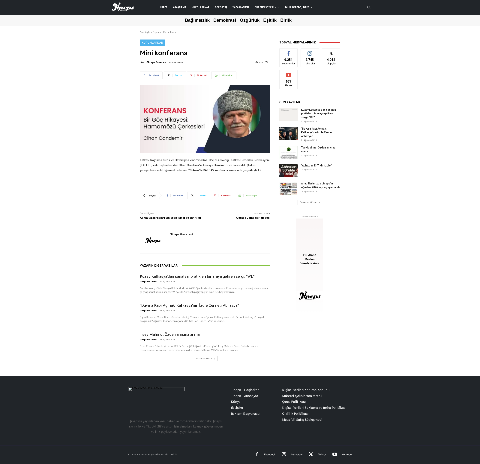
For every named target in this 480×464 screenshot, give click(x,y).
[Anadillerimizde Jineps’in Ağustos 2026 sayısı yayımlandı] (288, 188)
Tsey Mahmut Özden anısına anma (170, 334)
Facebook (270, 454)
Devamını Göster (204, 358)
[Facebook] (257, 455)
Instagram (296, 454)
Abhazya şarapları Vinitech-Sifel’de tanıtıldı (170, 217)
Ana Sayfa (145, 32)
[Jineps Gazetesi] (143, 62)
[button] (368, 7)
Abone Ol (288, 73)
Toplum (157, 32)
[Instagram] (284, 455)
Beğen (288, 51)
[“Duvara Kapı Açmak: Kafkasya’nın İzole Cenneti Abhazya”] (288, 133)
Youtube (347, 454)
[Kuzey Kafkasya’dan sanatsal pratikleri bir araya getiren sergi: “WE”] (288, 114)
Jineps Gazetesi (156, 62)
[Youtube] (335, 455)
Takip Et (310, 51)
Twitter (322, 454)
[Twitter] (311, 455)
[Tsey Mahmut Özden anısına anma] (288, 152)
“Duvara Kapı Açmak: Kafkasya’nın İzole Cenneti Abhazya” (189, 305)
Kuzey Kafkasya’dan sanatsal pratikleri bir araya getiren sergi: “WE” (197, 276)
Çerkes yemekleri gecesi (253, 217)
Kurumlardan (170, 32)
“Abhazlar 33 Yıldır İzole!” (316, 165)
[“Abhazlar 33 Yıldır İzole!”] (288, 170)
